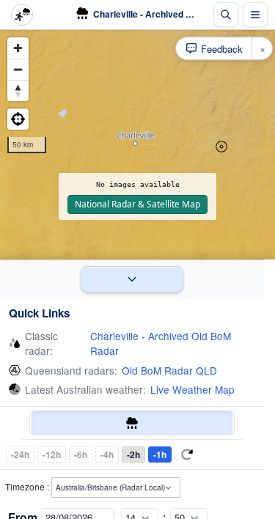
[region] (137, 145)
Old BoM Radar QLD (169, 370)
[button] (221, 146)
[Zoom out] (18, 69)
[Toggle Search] (225, 14)
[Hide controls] (132, 279)
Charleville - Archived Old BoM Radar (160, 343)
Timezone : (28, 486)
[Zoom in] (18, 48)
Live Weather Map (192, 389)
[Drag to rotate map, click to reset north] (18, 90)
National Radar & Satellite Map (137, 204)
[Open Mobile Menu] (255, 14)
